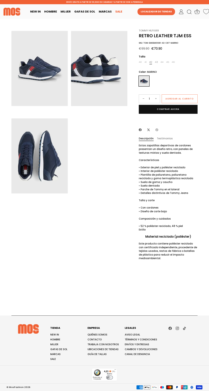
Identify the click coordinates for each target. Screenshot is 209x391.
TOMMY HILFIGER (149, 30)
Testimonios (165, 138)
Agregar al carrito (179, 98)
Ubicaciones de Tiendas (103, 349)
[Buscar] (189, 12)
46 (173, 62)
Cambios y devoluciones (141, 349)
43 (156, 62)
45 (167, 62)
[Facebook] (170, 328)
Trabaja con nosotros (103, 344)
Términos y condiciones (141, 339)
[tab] (148, 138)
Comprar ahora (168, 109)
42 (150, 62)
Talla (142, 56)
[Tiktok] (184, 328)
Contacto (95, 339)
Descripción (146, 138)
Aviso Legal (132, 334)
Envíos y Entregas (137, 344)
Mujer (66, 11)
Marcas (105, 11)
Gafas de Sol (84, 11)
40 (140, 62)
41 (146, 62)
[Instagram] (177, 328)
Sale (118, 11)
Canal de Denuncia (137, 354)
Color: (148, 71)
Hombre (50, 11)
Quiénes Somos (97, 334)
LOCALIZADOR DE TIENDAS (156, 11)
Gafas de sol (58, 349)
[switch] (109, 377)
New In (35, 11)
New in (54, 334)
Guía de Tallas (97, 354)
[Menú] (115, 370)
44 (162, 62)
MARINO (144, 81)
